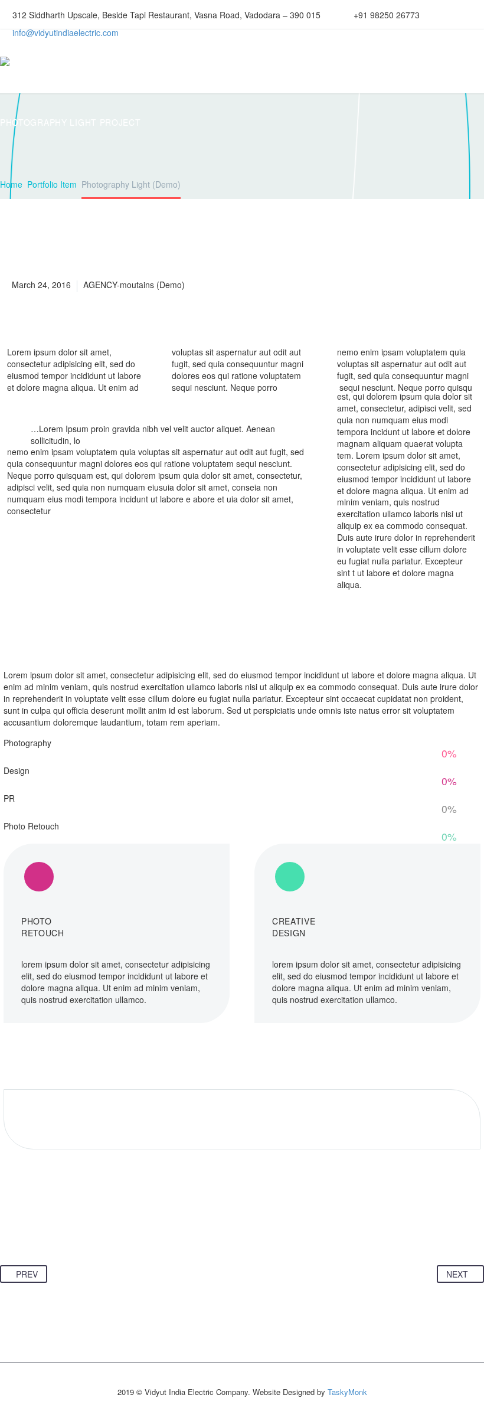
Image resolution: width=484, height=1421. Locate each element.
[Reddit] (122, 1228)
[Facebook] (10, 1228)
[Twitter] (32, 1228)
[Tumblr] (77, 1228)
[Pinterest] (55, 1228)
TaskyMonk (347, 1391)
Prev (27, 1274)
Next (457, 1274)
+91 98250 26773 (387, 15)
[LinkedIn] (100, 1228)
